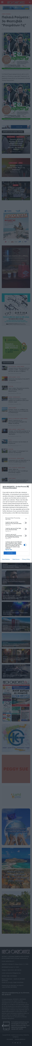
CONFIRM (10, 552)
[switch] (25, 523)
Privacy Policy (26, 559)
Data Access (16, 559)
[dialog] (16, 523)
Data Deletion (6, 559)
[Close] (28, 486)
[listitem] (16, 518)
